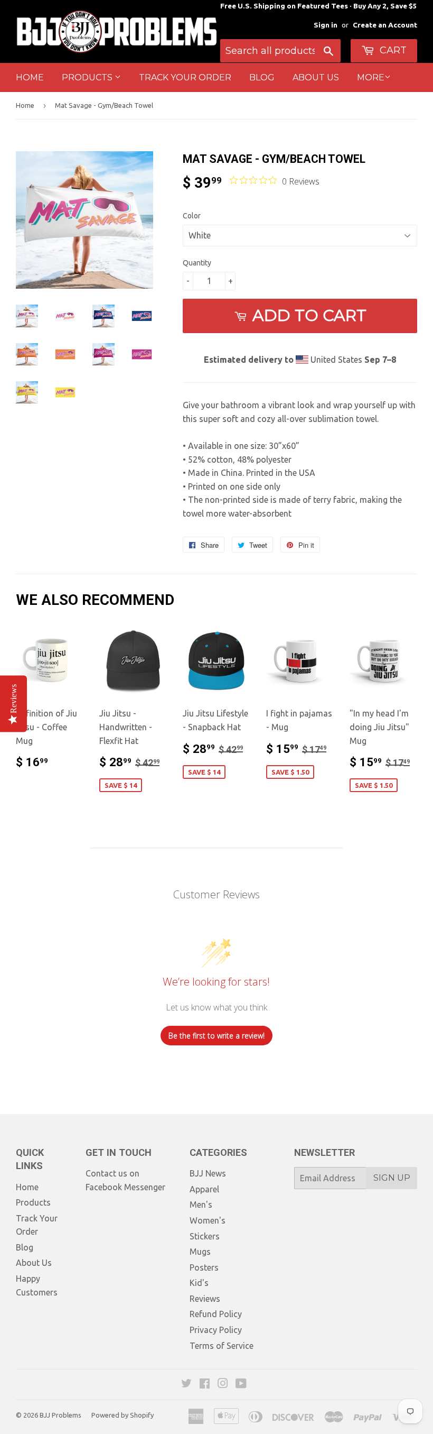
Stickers (205, 1236)
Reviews (205, 1298)
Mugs (200, 1251)
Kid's (199, 1283)
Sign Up (391, 1178)
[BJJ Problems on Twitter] (186, 1384)
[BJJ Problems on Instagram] (223, 1384)
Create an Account (385, 25)
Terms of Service (221, 1345)
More (370, 77)
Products (88, 77)
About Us (316, 77)
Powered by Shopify (122, 1415)
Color (192, 216)
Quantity (197, 263)
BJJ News (208, 1173)
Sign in (325, 25)
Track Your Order (185, 77)
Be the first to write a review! (216, 1036)
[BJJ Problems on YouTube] (241, 1384)
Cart (392, 50)
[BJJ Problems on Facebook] (204, 1384)
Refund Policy (216, 1314)
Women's (207, 1220)
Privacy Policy (216, 1330)
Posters (204, 1267)
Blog (262, 77)
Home (30, 77)
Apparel (204, 1189)
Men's (201, 1204)
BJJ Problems (60, 1415)
